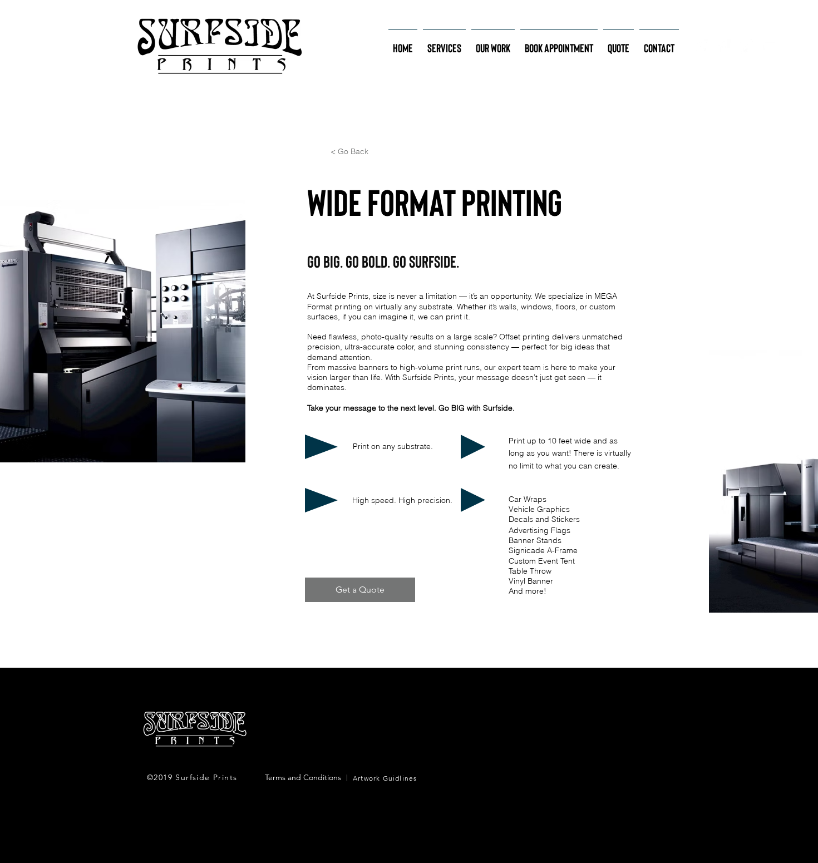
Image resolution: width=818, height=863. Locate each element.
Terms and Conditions (303, 777)
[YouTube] (769, 46)
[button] (444, 42)
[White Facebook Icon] (723, 46)
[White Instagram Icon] (700, 46)
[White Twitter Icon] (746, 46)
